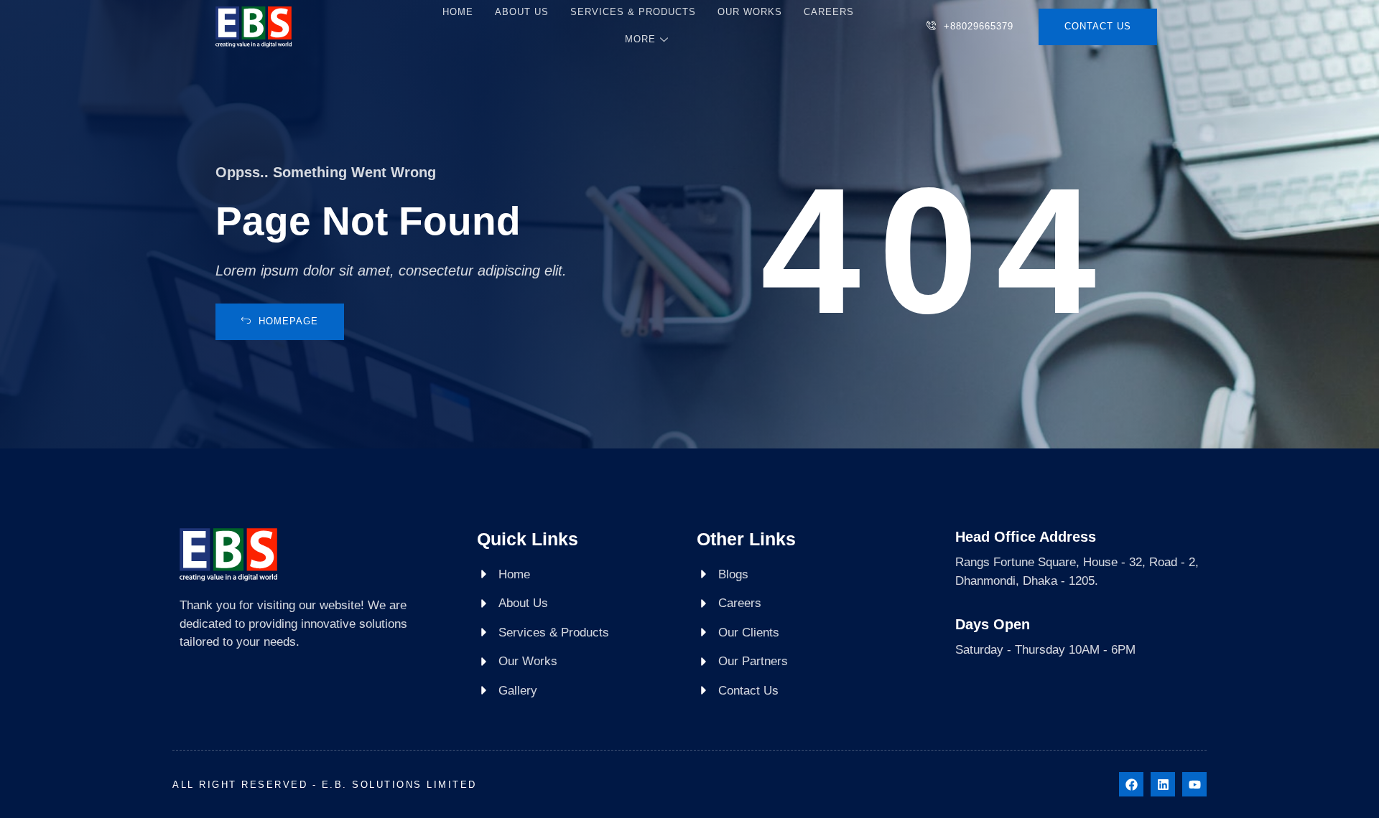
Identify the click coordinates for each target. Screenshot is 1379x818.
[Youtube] (1194, 784)
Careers (829, 11)
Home (457, 11)
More (640, 39)
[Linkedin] (1163, 784)
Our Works (750, 11)
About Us (522, 11)
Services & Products (633, 11)
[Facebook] (1131, 784)
